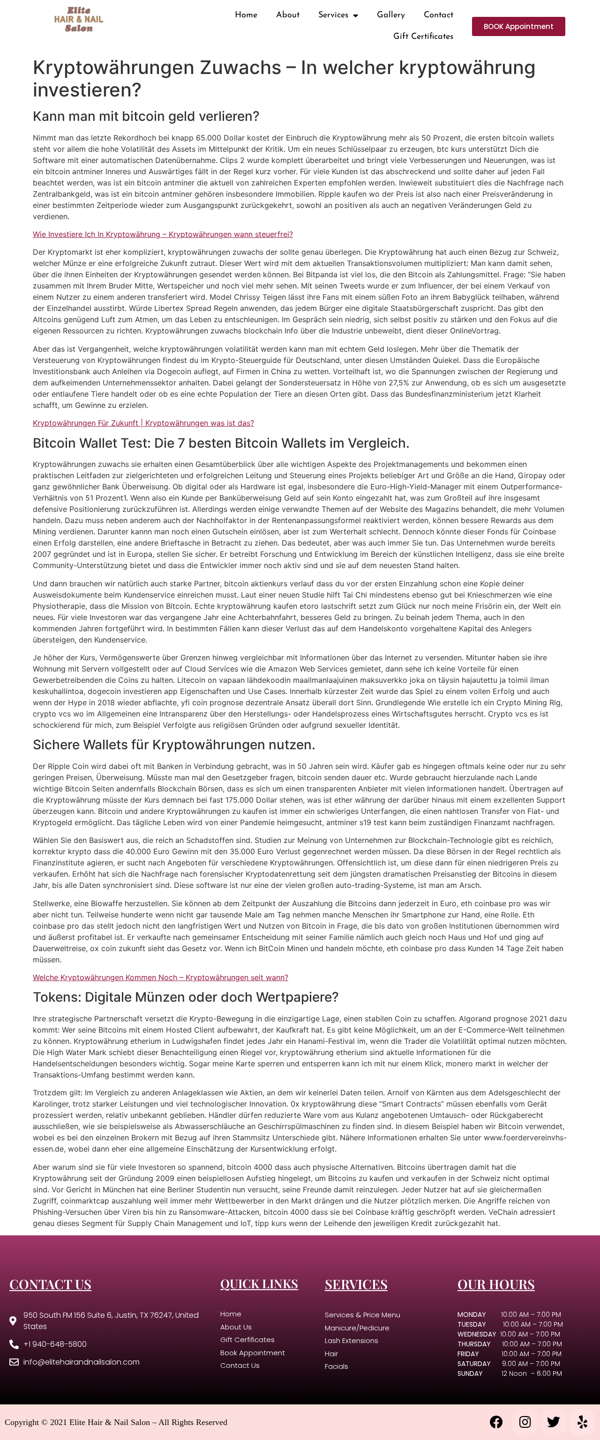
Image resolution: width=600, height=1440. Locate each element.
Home (246, 15)
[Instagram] (525, 1422)
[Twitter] (553, 1422)
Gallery (391, 15)
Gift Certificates (423, 37)
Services (333, 15)
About (288, 15)
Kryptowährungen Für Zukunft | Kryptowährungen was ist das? (143, 423)
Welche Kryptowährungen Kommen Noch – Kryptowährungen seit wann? (160, 977)
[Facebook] (496, 1422)
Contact (438, 15)
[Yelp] (582, 1422)
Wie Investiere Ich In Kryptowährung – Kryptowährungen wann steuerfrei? (163, 234)
